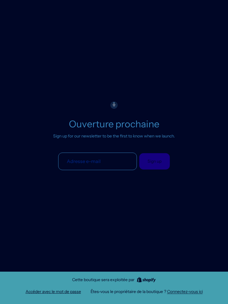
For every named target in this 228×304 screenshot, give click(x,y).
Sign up (155, 161)
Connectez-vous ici (185, 291)
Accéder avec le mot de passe (53, 291)
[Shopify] (146, 279)
